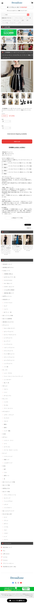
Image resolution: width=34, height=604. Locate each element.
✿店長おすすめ (6, 488)
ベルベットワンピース (9, 347)
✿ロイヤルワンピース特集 (9, 482)
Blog (4, 550)
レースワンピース (8, 337)
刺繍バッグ (6, 459)
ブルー (5, 530)
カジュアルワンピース (9, 360)
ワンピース (13, 22)
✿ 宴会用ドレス (6, 299)
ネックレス (6, 418)
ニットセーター (7, 379)
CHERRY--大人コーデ (9, 286)
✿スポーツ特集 (6, 491)
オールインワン (7, 395)
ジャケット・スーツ (8, 440)
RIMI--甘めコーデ (8, 283)
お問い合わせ (6, 553)
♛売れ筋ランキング (7, 264)
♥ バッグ (5, 453)
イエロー (6, 533)
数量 (3, 125)
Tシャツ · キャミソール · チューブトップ (13, 376)
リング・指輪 (7, 430)
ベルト (5, 472)
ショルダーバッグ (8, 462)
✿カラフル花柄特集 (7, 318)
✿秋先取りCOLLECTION (8, 322)
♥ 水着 (4, 434)
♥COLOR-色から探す (7, 514)
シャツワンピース (8, 363)
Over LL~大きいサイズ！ (9, 328)
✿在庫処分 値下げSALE (8, 267)
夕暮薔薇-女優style (8, 274)
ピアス (19, 22)
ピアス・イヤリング (9, 414)
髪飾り (5, 427)
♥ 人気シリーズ (6, 270)
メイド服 (6, 366)
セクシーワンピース (8, 331)
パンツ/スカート (8, 507)
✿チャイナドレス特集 (8, 315)
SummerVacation (6, 20)
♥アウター (5, 437)
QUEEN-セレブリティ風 (9, 277)
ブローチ (6, 421)
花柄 (23, 20)
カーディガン (7, 446)
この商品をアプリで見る (17, 217)
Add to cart (17, 141)
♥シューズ (5, 398)
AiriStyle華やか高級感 (9, 290)
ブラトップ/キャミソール (10, 494)
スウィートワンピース (9, 357)
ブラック (6, 520)
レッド (5, 536)
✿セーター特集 (6, 485)
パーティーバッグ (8, 456)
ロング (5, 306)
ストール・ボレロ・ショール (11, 450)
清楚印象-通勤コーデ (9, 293)
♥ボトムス (5, 386)
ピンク (5, 517)
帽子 (5, 469)
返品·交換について (7, 547)
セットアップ (7, 341)
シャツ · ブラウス (8, 373)
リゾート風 (28, 18)
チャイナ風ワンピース (9, 354)
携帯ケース (6, 475)
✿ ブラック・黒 (7, 312)
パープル (6, 527)
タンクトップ (7, 498)
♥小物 (4, 466)
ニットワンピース (8, 344)
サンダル (6, 405)
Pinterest (5, 560)
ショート (6, 309)
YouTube (5, 557)
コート (5, 443)
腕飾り (5, 424)
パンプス (6, 402)
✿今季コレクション (7, 296)
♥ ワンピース (6, 325)
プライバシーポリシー (8, 563)
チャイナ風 (5, 22)
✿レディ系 (6, 382)
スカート (6, 389)
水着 (27, 20)
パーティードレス (18, 18)
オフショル (16, 20)
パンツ (5, 392)
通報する (29, 228)
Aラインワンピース (8, 350)
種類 (3, 119)
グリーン (6, 539)
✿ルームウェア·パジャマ (8, 510)
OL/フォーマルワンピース (10, 334)
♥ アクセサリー (6, 411)
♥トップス (5, 370)
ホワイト (6, 523)
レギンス (6, 504)
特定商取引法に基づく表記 (9, 566)
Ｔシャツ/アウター (8, 501)
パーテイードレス (8, 302)
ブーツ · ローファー (8, 408)
